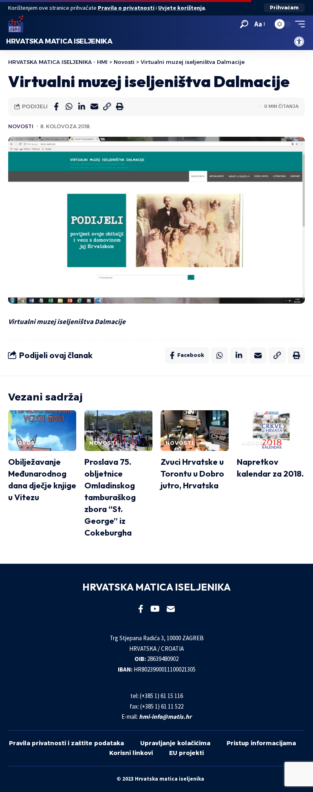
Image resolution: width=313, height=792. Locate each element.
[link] (299, 41)
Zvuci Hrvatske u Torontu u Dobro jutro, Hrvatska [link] (192, 473)
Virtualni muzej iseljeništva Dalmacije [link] (67, 321)
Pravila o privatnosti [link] (126, 7)
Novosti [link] (20, 126)
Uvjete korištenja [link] (181, 7)
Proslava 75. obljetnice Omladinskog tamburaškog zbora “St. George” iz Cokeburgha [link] (110, 497)
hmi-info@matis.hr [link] (165, 716)
